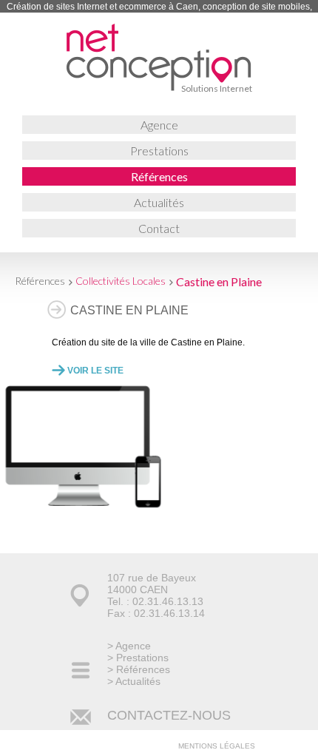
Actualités (159, 202)
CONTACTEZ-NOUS (169, 715)
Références (159, 176)
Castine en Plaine (219, 281)
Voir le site (95, 370)
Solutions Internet (216, 88)
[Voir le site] (78, 504)
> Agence (129, 646)
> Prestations (138, 657)
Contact (159, 228)
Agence (159, 125)
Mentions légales (216, 746)
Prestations (159, 150)
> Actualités (133, 681)
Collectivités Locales (120, 280)
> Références (138, 669)
